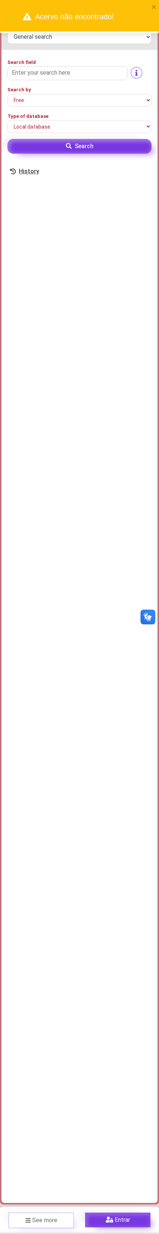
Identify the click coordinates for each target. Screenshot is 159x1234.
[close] (154, 6)
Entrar (122, 1219)
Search (84, 146)
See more (44, 1220)
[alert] (79, 16)
